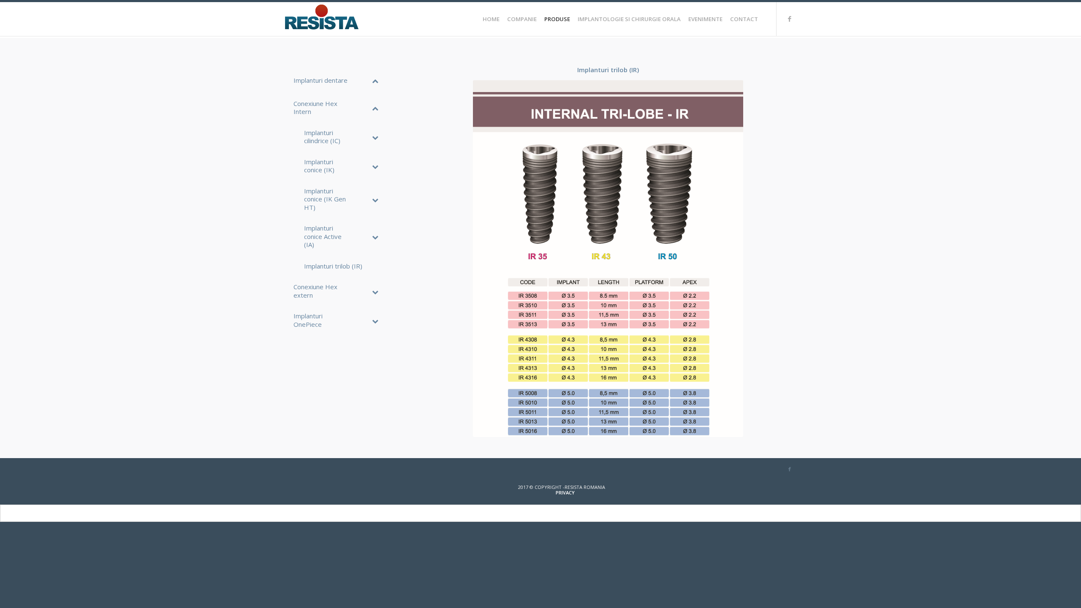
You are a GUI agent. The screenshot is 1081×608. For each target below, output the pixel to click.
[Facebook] (789, 18)
